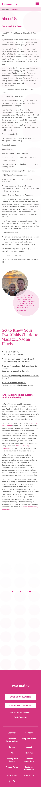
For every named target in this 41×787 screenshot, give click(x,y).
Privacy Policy (12, 767)
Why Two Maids (29, 739)
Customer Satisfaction (29, 768)
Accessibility (11, 775)
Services (29, 733)
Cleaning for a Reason (12, 760)
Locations (12, 733)
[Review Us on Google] (14, 781)
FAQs (12, 753)
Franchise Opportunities (12, 740)
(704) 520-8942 (21, 717)
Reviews (29, 753)
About (29, 747)
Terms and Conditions (29, 760)
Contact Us (29, 775)
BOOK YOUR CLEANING (20, 697)
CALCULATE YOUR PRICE (20, 705)
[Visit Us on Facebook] (9, 781)
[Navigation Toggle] (37, 3)
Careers (12, 747)
